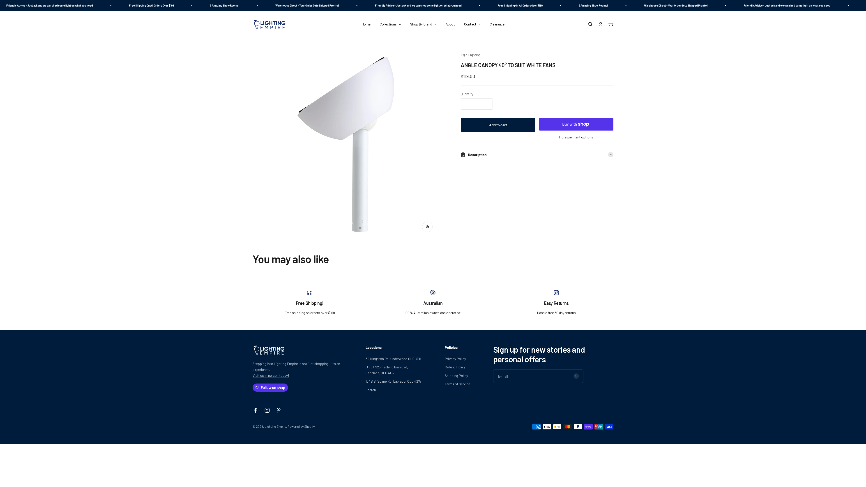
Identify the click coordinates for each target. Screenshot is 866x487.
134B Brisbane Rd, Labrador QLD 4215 (393, 381)
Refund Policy (455, 367)
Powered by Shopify (301, 426)
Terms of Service (457, 384)
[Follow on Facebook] (256, 410)
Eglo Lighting (471, 55)
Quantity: (468, 94)
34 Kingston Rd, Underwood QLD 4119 (393, 358)
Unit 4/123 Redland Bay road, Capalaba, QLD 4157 (387, 370)
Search (371, 390)
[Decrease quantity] (467, 104)
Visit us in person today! (271, 375)
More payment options (576, 137)
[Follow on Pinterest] (279, 410)
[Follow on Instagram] (267, 410)
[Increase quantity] (486, 104)
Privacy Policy (455, 358)
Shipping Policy (456, 375)
